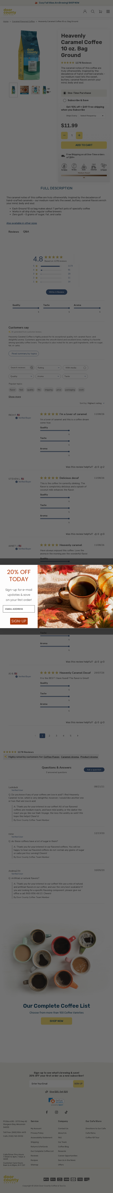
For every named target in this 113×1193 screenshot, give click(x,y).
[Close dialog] (110, 568)
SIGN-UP (18, 621)
